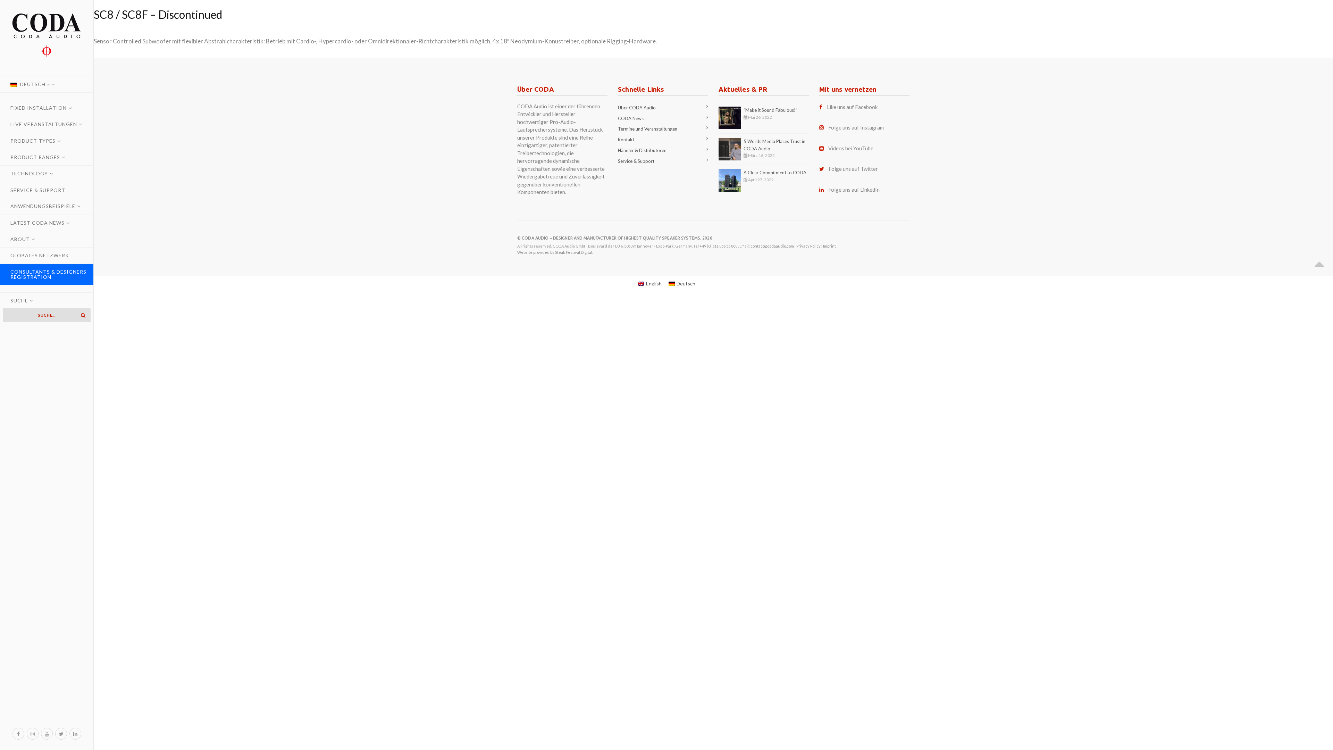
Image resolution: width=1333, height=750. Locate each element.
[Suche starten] (83, 315)
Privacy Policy (808, 246)
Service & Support (37, 190)
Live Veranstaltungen (43, 124)
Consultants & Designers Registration (48, 274)
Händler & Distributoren (642, 150)
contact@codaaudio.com (772, 246)
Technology (29, 173)
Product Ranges (35, 157)
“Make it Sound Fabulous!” (770, 110)
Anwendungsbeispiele (42, 206)
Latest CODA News (37, 223)
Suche (20, 300)
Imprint (829, 246)
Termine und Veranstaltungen (647, 129)
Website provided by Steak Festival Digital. (555, 252)
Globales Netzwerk (39, 255)
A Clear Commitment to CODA (775, 172)
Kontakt (626, 139)
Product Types (33, 141)
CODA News (631, 118)
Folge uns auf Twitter (853, 169)
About (20, 239)
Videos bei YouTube (850, 148)
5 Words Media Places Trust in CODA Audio (774, 145)
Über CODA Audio (637, 107)
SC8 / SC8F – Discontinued (158, 14)
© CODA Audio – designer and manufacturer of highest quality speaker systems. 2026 (614, 238)
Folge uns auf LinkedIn (854, 189)
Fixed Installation (38, 108)
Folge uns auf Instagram (856, 127)
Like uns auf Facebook (852, 107)
